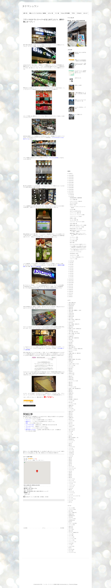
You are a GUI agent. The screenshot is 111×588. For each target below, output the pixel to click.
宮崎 (70, 396)
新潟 (70, 368)
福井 (70, 382)
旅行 (70, 511)
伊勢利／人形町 (73, 218)
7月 (71, 266)
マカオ (70, 488)
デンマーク (71, 440)
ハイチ (70, 494)
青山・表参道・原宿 (73, 324)
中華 (70, 517)
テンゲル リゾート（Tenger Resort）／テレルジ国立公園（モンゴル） (80, 71)
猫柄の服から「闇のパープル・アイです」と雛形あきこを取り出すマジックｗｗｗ (78, 234)
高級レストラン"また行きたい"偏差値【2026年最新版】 (80, 60)
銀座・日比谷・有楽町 (73, 319)
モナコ (70, 497)
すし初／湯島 (72, 209)
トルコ (70, 483)
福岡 (70, 356)
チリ (70, 433)
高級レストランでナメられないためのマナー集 (80, 100)
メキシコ (70, 451)
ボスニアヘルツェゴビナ (74, 495)
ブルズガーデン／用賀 (74, 255)
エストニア (71, 479)
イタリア (70, 454)
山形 (70, 463)
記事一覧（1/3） (78, 78)
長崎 (70, 376)
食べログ (86, 13)
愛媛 (70, 390)
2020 (70, 185)
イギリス (70, 425)
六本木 (70, 313)
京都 (70, 307)
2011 (70, 286)
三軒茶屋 (70, 452)
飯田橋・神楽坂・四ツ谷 (74, 359)
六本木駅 (46, 496)
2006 (70, 294)
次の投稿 (25, 528)
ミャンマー (71, 428)
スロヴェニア (71, 482)
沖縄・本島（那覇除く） (74, 310)
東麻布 (70, 345)
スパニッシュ (71, 541)
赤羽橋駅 (42, 496)
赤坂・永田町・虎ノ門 (73, 333)
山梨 (70, 472)
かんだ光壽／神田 (73, 240)
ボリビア (70, 449)
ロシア (70, 500)
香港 (70, 351)
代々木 (70, 367)
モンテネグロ (71, 498)
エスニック (71, 518)
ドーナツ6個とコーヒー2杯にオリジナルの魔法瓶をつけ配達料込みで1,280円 (78, 247)
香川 (70, 402)
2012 (70, 284)
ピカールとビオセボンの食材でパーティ (78, 244)
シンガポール (71, 386)
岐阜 (70, 416)
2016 (70, 193)
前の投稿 (62, 528)
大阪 (70, 311)
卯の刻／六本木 (73, 204)
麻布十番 (70, 304)
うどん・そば (71, 523)
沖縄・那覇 (71, 302)
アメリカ (70, 334)
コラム (70, 534)
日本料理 (70, 520)
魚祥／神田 (72, 242)
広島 (70, 397)
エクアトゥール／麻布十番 (75, 212)
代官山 (70, 377)
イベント (70, 537)
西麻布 (70, 360)
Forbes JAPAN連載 (65, 13)
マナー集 (57, 13)
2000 (70, 296)
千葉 (70, 371)
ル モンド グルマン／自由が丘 (76, 201)
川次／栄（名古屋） (74, 203)
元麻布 (70, 417)
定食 (70, 526)
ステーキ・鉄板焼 (72, 532)
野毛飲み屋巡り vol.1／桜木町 (76, 228)
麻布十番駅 (37, 496)
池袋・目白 (71, 429)
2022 (70, 182)
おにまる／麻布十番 (74, 220)
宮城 (70, 462)
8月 (71, 264)
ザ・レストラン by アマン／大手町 (77, 227)
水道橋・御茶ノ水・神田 (74, 353)
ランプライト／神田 (74, 237)
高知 (70, 445)
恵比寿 (70, 305)
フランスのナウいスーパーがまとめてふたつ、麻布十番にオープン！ (78, 249)
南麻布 (70, 405)
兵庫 (70, 394)
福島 (70, 489)
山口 (70, 471)
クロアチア (71, 446)
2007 (70, 293)
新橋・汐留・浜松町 (73, 337)
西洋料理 (70, 515)
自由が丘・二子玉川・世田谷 (74, 348)
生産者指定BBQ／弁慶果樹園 (76, 197)
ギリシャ (70, 480)
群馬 (70, 474)
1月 (71, 276)
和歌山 (70, 411)
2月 (71, 275)
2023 (70, 180)
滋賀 (70, 406)
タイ (70, 362)
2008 (70, 291)
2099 (70, 173)
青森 (70, 459)
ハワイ (70, 341)
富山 (70, 357)
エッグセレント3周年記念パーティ (77, 257)
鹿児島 (70, 379)
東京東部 (70, 439)
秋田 (70, 419)
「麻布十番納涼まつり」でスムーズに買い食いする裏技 (80, 93)
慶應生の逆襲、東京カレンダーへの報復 (78, 225)
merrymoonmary (63, 584)
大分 (70, 422)
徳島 (70, 413)
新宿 (70, 327)
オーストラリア (72, 350)
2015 (70, 279)
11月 (71, 196)
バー (70, 544)
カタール (70, 466)
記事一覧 (25, 13)
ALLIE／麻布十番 (73, 223)
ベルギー (70, 486)
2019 (70, 187)
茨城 (70, 475)
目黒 (70, 308)
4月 (71, 271)
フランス (70, 321)
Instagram (79, 13)
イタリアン (71, 509)
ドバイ (70, 442)
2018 (70, 189)
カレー (70, 529)
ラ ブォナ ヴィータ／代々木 (75, 251)
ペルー (70, 448)
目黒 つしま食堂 (78, 85)
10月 (71, 261)
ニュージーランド (72, 380)
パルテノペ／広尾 (73, 258)
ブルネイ (70, 420)
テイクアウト (71, 552)
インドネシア (71, 403)
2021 (70, 184)
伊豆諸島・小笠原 (72, 399)
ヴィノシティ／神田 (74, 239)
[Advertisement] (43, 515)
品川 (70, 342)
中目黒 (70, 336)
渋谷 (70, 339)
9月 (71, 262)
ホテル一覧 (50, 13)
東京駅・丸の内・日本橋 (74, 328)
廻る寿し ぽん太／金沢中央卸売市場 (76, 20)
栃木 (70, 423)
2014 (70, 280)
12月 (71, 194)
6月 (71, 268)
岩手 (70, 502)
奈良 (70, 414)
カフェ (70, 535)
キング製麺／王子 (78, 114)
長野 (70, 383)
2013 (70, 282)
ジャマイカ (71, 492)
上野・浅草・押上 (72, 331)
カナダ (70, 431)
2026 (70, 175)
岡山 (70, 465)
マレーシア (71, 365)
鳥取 (70, 477)
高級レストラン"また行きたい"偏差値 (37, 13)
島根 (70, 436)
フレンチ (32, 496)
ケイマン (70, 491)
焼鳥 (70, 531)
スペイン (70, 374)
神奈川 (70, 316)
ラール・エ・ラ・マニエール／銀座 (77, 214)
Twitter (73, 13)
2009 (70, 289)
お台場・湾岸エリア (73, 363)
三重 (70, 426)
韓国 (70, 385)
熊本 (70, 391)
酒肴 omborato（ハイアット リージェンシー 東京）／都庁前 (78, 231)
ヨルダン (70, 469)
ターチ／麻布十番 (73, 199)
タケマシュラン (30, 6)
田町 (70, 354)
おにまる (70, 549)
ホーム (43, 528)
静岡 (70, 370)
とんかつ (70, 546)
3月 (71, 273)
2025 (70, 177)
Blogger (75, 584)
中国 (70, 460)
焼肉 (70, 527)
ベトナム (70, 400)
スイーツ (70, 540)
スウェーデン (71, 468)
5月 (71, 269)
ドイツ (70, 434)
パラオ (70, 456)
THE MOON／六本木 (74, 253)
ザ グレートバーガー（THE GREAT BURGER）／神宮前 (80, 64)
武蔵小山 (70, 373)
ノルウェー (71, 485)
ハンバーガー (71, 538)
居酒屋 (70, 514)
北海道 (70, 325)
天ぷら (70, 550)
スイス (70, 408)
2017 (70, 191)
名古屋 (70, 314)
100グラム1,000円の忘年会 (75, 211)
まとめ (70, 543)
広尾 (70, 330)
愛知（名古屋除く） (73, 437)
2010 (70, 287)
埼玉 (70, 457)
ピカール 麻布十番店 (27, 456)
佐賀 (70, 443)
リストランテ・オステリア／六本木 (77, 221)
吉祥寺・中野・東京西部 (74, 388)
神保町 (70, 393)
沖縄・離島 (71, 347)
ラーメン (70, 524)
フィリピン (71, 410)
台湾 (70, 344)
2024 (70, 178)
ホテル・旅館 (71, 512)
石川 (70, 318)
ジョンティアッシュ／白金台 (76, 216)
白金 (70, 322)
